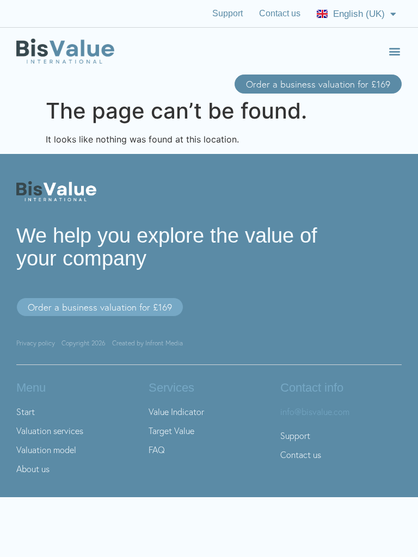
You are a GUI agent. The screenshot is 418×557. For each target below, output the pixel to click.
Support (227, 13)
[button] (394, 51)
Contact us (279, 13)
